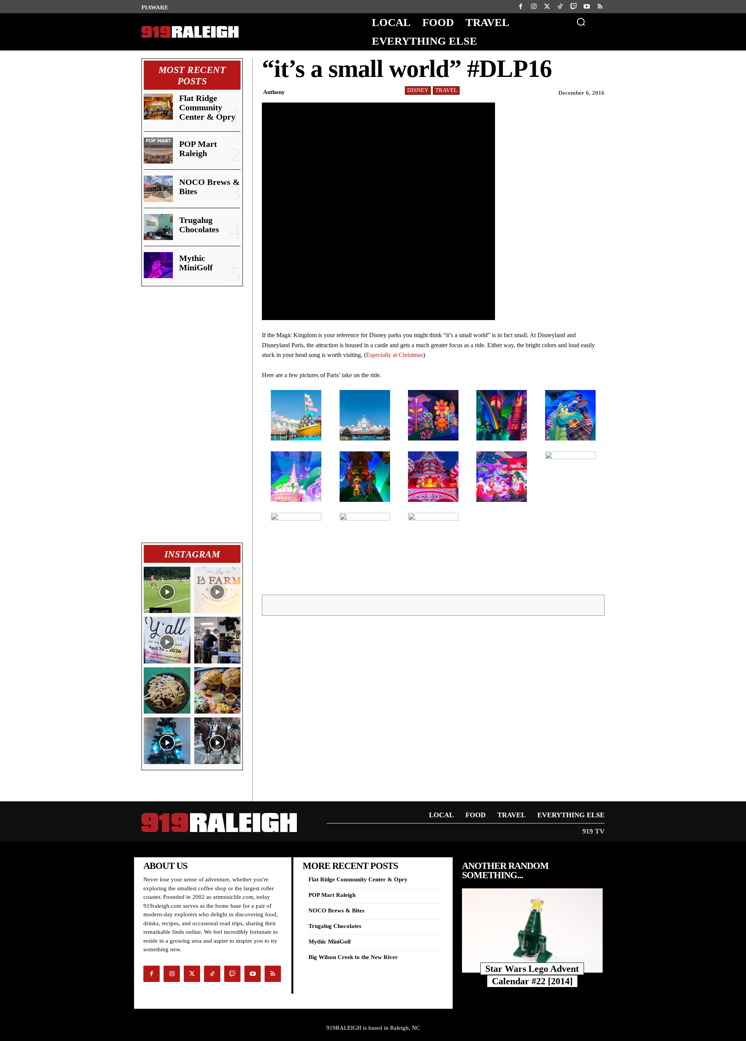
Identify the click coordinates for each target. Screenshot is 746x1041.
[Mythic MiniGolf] (158, 265)
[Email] (447, 605)
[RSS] (600, 6)
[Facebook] (520, 6)
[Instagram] (534, 6)
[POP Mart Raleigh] (158, 151)
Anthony (274, 92)
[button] (581, 21)
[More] (519, 605)
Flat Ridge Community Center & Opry (207, 107)
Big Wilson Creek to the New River (353, 957)
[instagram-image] (167, 590)
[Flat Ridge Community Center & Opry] (158, 107)
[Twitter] (547, 6)
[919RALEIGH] (190, 32)
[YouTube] (586, 6)
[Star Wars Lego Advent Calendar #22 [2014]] (532, 930)
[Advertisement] (192, 414)
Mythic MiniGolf (196, 262)
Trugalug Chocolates (199, 224)
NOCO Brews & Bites (209, 186)
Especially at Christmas (394, 355)
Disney (418, 90)
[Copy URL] (500, 605)
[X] (411, 605)
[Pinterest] (429, 605)
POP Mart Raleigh (198, 148)
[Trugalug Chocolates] (158, 227)
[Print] (482, 605)
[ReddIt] (464, 605)
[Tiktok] (560, 6)
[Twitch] (573, 6)
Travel (446, 90)
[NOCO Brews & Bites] (158, 189)
